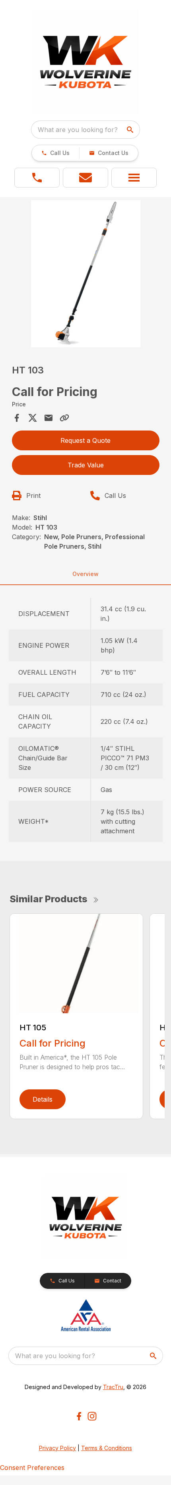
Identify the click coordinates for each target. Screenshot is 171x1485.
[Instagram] (92, 1416)
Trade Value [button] (86, 465)
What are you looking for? (78, 130)
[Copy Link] (64, 418)
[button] (55, 153)
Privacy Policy (57, 1448)
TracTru (113, 1387)
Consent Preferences (32, 1468)
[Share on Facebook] (16, 418)
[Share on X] (32, 418)
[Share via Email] (48, 418)
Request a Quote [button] (85, 440)
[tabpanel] (85, 275)
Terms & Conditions (106, 1448)
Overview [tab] (85, 573)
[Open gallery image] (85, 273)
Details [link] (42, 1099)
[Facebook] (79, 1416)
